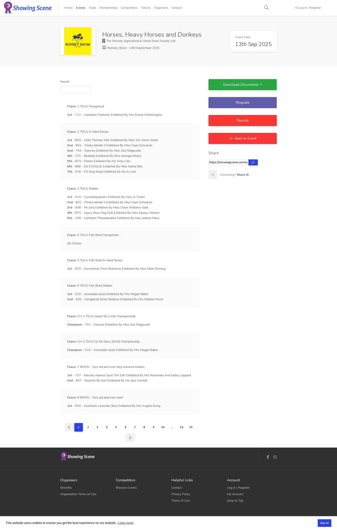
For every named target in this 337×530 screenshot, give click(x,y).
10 (162, 427)
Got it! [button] (324, 523)
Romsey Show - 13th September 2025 (132, 48)
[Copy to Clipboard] (253, 162)
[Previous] (69, 427)
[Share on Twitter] (229, 174)
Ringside (242, 102)
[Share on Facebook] (221, 174)
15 (190, 427)
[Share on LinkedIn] (238, 174)
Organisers (161, 8)
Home (68, 8)
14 (181, 427)
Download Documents (241, 84)
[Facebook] (268, 457)
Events (80, 8)
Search (64, 82)
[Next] (130, 437)
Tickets (146, 8)
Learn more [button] (126, 523)
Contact (176, 8)
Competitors (129, 8)
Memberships (108, 8)
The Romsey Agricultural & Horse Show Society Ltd (140, 41)
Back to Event (245, 138)
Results (243, 120)
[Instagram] (275, 457)
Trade (92, 8)
